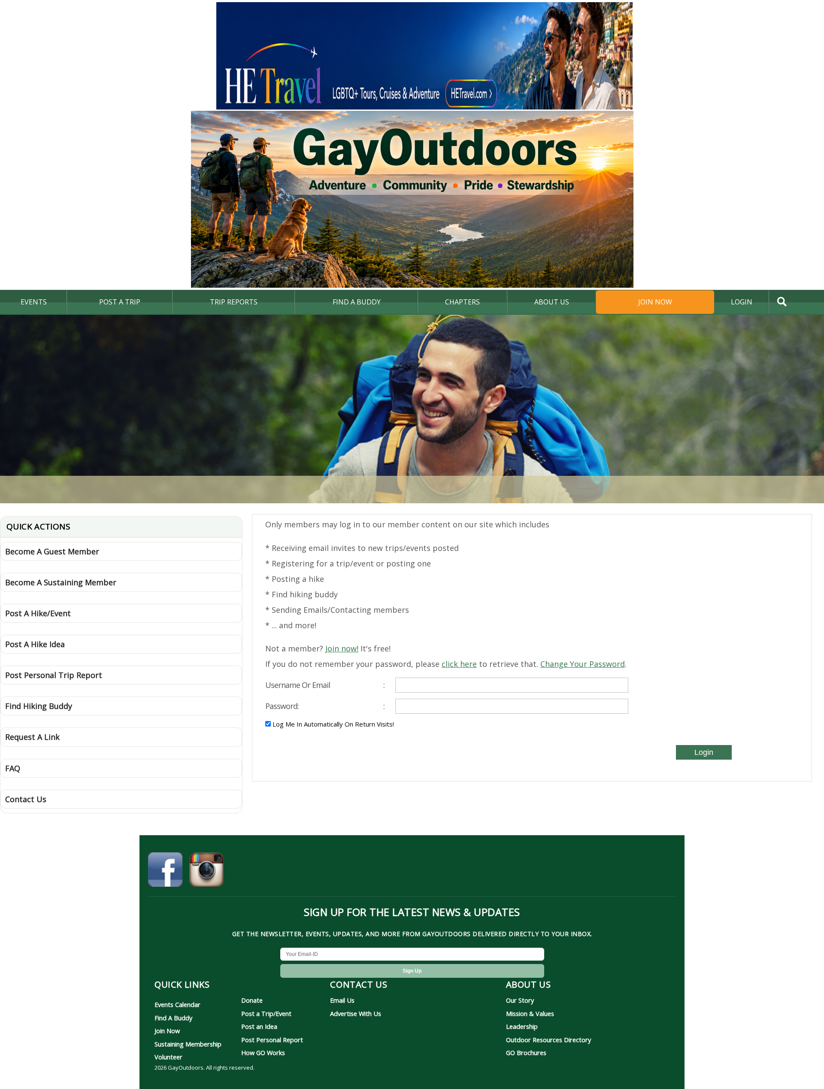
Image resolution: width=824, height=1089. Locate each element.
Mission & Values (530, 1013)
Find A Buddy (173, 1017)
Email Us (342, 1000)
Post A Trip (119, 302)
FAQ (12, 768)
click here (459, 664)
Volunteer (168, 1056)
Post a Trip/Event (266, 1013)
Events (34, 302)
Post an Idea (259, 1026)
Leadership (522, 1026)
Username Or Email (325, 685)
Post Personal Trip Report (53, 675)
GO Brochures (526, 1052)
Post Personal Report (272, 1039)
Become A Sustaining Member (60, 582)
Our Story (520, 1000)
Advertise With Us (355, 1013)
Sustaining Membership (187, 1044)
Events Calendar (177, 1004)
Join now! (341, 648)
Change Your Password (582, 664)
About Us (551, 302)
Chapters (462, 302)
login (741, 302)
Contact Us (25, 799)
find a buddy (357, 302)
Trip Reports (234, 302)
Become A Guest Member (52, 551)
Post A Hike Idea (35, 644)
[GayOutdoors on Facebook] (165, 870)
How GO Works (263, 1052)
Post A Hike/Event (38, 613)
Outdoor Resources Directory (548, 1039)
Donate (252, 1000)
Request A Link (32, 737)
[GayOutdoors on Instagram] (206, 870)
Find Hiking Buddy (38, 706)
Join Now (655, 302)
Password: (325, 706)
